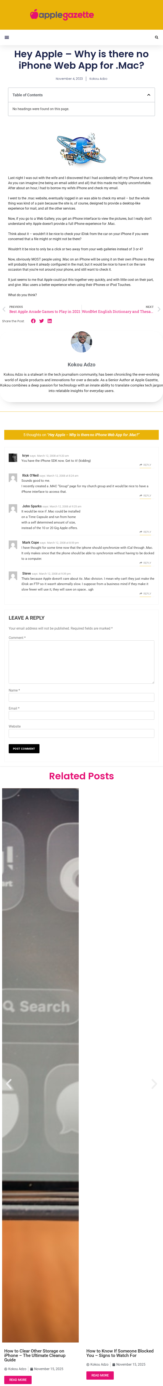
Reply (147, 464)
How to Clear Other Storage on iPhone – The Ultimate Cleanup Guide (35, 1355)
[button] (6, 37)
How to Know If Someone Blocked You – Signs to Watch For (120, 1353)
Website (15, 726)
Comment (17, 638)
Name (14, 690)
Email (14, 708)
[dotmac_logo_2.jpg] (81, 168)
